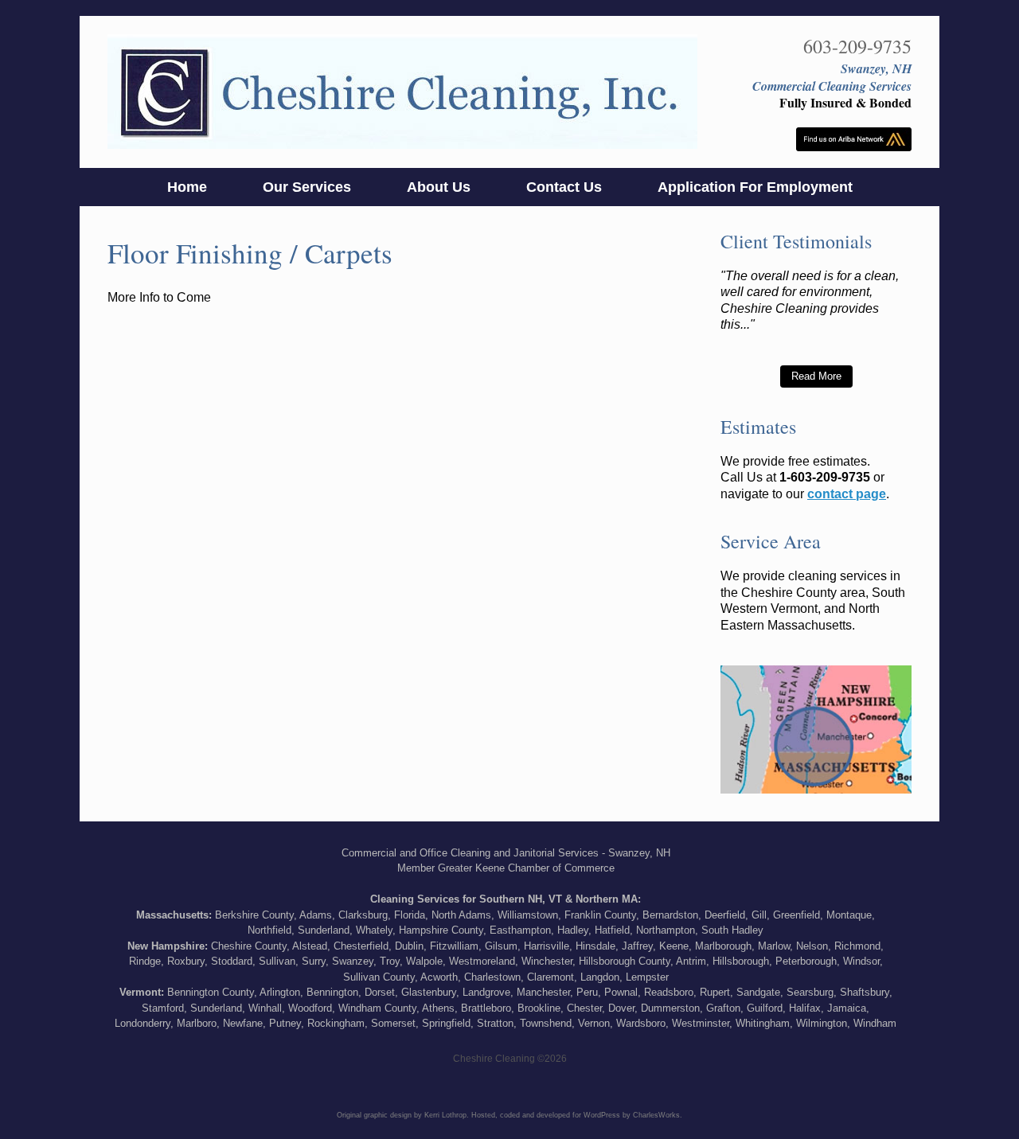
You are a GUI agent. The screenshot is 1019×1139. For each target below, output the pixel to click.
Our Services (307, 187)
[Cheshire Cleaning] (402, 92)
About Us (438, 187)
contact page (846, 494)
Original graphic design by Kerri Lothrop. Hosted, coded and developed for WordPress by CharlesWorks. (509, 1115)
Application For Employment (755, 187)
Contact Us (564, 187)
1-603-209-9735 (824, 477)
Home (187, 187)
